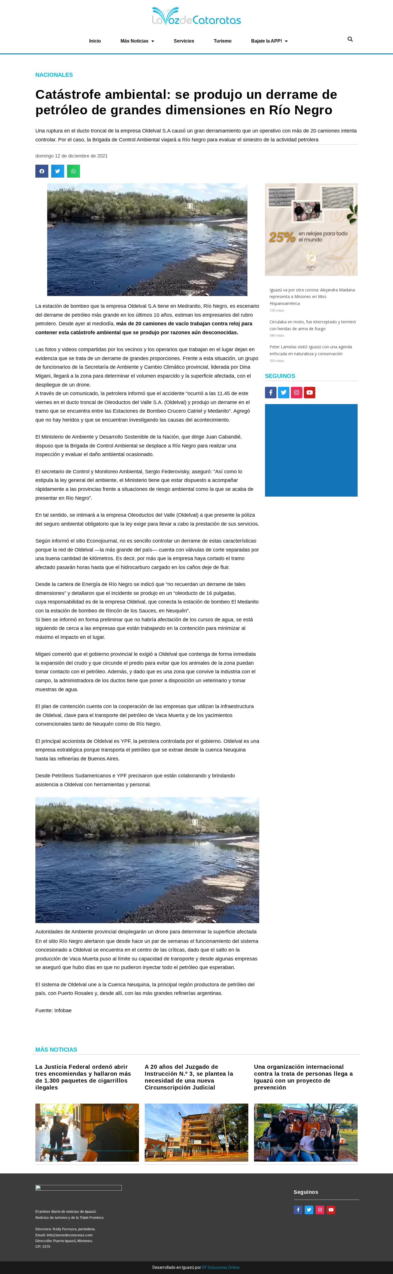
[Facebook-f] (270, 392)
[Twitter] (283, 392)
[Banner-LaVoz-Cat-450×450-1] (311, 495)
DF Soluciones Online (221, 1267)
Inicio (95, 41)
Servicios (184, 41)
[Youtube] (309, 392)
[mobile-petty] (311, 274)
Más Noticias (134, 41)
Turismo (223, 41)
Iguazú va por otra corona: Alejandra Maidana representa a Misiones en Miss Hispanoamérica (312, 296)
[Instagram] (296, 392)
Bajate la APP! (266, 41)
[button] (350, 39)
